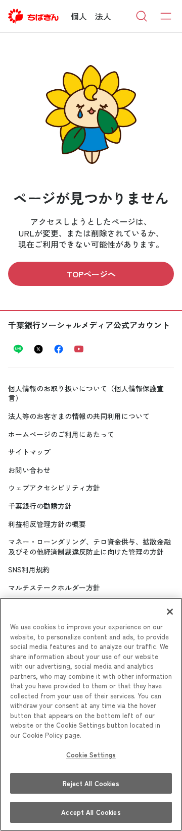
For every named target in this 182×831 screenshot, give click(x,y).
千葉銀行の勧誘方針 (40, 506)
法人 (103, 16)
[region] (91, 714)
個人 (79, 16)
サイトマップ (29, 452)
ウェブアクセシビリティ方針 (54, 488)
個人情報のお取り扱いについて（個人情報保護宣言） (86, 393)
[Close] (170, 612)
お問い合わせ (29, 470)
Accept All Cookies (90, 812)
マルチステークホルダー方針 (54, 587)
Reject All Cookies (91, 783)
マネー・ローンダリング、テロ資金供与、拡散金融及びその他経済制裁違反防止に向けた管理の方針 (89, 547)
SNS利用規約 (29, 569)
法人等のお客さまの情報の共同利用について (79, 416)
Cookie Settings (91, 754)
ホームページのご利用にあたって (61, 434)
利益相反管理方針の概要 (47, 524)
